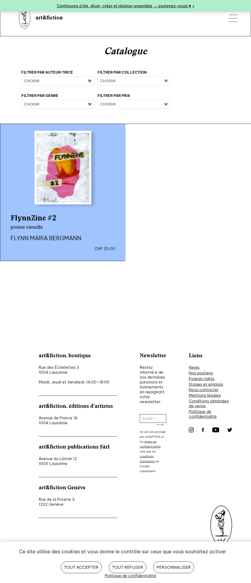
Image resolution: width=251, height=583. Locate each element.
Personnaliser (174, 567)
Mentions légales (205, 395)
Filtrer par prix (114, 95)
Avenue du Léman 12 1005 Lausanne (58, 461)
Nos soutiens (201, 373)
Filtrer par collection (122, 72)
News (194, 367)
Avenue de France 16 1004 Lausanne (58, 420)
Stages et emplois (206, 384)
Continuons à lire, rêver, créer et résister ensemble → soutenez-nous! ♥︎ (124, 5)
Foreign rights (201, 378)
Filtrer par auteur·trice (47, 72)
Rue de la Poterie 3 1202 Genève (57, 502)
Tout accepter (81, 567)
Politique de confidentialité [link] (130, 575)
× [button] (193, 5)
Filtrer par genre (39, 95)
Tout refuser (127, 567)
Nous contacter (204, 389)
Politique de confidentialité (203, 414)
